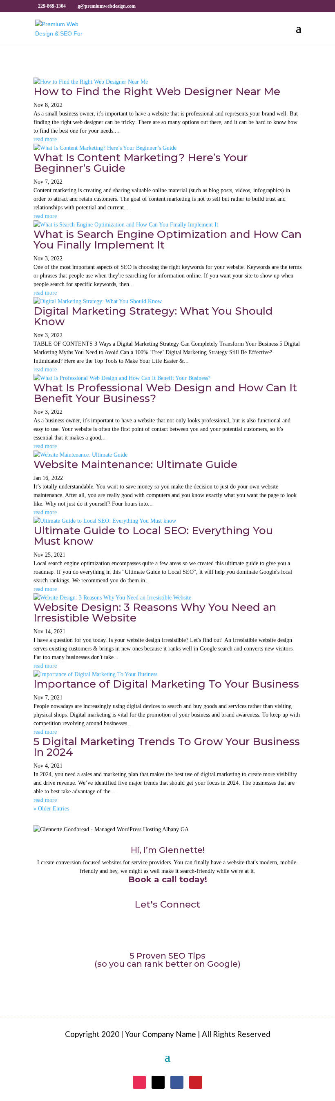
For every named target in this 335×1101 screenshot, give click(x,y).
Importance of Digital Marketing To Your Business (166, 683)
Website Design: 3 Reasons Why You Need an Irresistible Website (155, 612)
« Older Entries (51, 809)
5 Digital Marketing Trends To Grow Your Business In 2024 (167, 747)
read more (45, 139)
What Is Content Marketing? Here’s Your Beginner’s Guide (141, 163)
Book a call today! (167, 879)
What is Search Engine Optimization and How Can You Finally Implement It (168, 239)
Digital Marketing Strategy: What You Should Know (153, 316)
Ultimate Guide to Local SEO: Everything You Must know (153, 536)
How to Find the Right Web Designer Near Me (157, 91)
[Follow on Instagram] (139, 932)
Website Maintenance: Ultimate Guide (135, 464)
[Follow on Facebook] (174, 932)
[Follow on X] (156, 932)
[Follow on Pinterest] (191, 932)
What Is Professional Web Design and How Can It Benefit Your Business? (165, 393)
